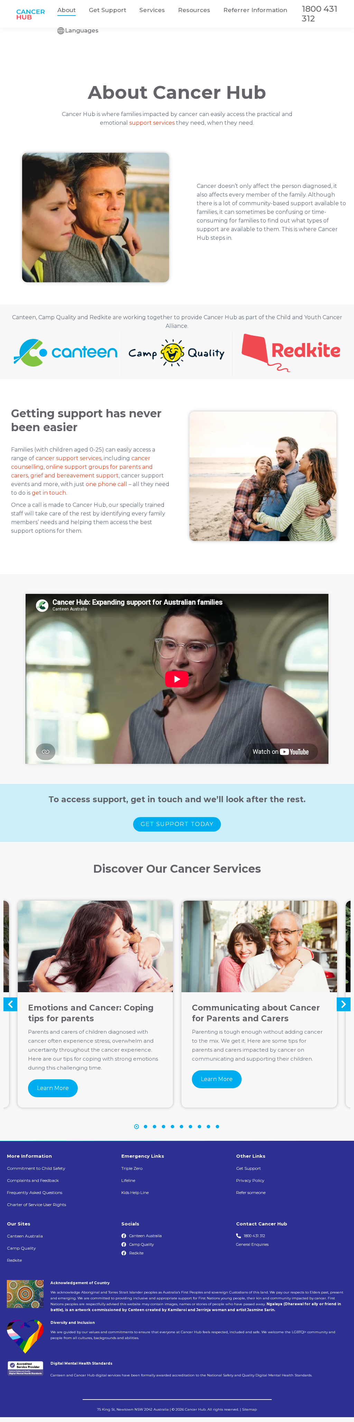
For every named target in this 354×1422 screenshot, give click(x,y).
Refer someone (251, 1192)
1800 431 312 (319, 13)
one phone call (106, 484)
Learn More (53, 1088)
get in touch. (49, 493)
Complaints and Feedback (33, 1180)
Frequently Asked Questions (34, 1192)
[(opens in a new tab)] (95, 946)
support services (152, 123)
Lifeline (128, 1180)
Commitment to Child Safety (36, 1168)
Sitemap (249, 1409)
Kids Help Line (135, 1192)
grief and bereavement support (74, 475)
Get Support (248, 1168)
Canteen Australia (25, 1236)
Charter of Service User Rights (36, 1204)
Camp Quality (21, 1248)
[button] (10, 1004)
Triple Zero (131, 1168)
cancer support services (68, 458)
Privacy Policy (250, 1180)
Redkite (14, 1260)
